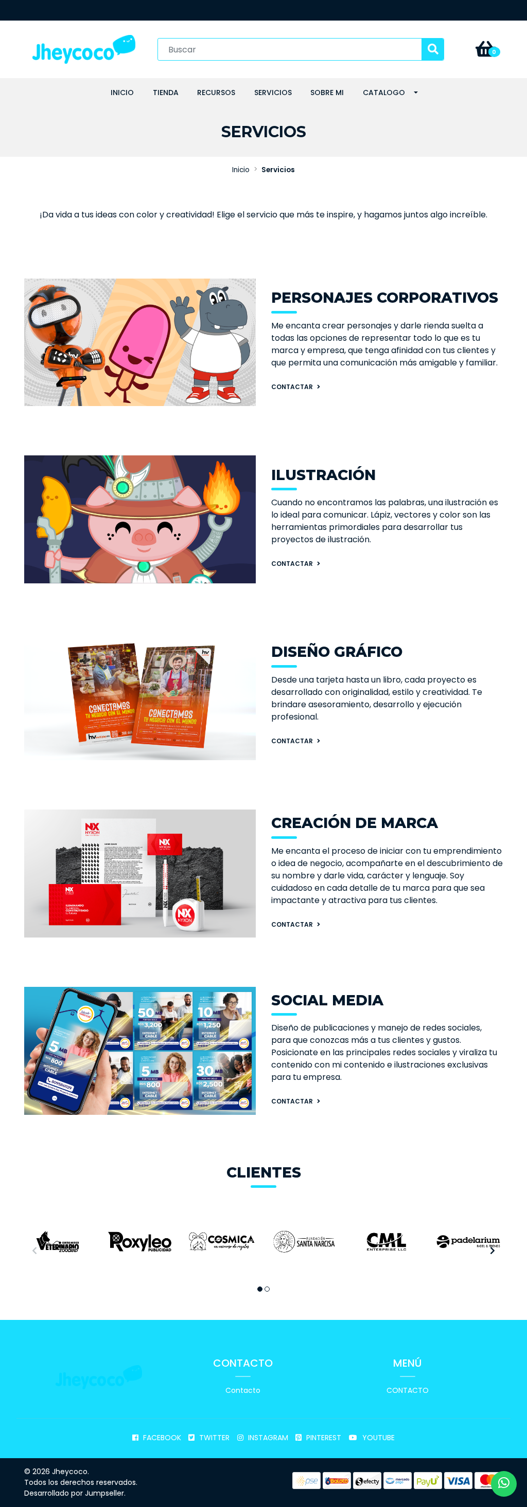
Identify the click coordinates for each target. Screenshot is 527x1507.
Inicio (122, 92)
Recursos (216, 92)
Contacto (242, 1390)
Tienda (166, 92)
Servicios (273, 92)
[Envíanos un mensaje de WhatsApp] (504, 1484)
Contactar (292, 386)
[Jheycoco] (84, 48)
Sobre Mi (327, 92)
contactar (292, 563)
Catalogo (384, 92)
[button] (260, 1289)
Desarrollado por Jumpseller (74, 1493)
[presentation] (34, 1251)
